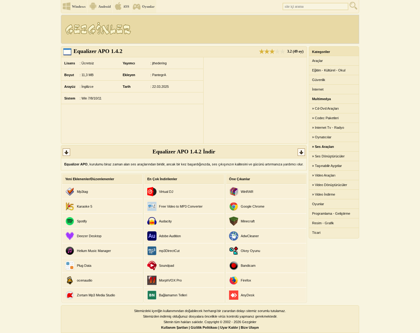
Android (104, 6)
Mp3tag (82, 191)
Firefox (246, 280)
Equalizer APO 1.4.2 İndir (184, 151)
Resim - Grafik (323, 223)
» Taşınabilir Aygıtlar (327, 166)
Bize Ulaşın (250, 327)
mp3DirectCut (169, 251)
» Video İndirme (323, 194)
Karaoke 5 (84, 206)
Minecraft (248, 221)
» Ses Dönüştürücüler (328, 156)
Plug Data (84, 265)
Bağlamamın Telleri (173, 295)
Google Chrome (252, 206)
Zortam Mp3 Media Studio (96, 295)
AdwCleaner (250, 236)
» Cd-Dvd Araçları (325, 108)
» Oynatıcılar (321, 137)
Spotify (82, 221)
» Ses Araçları (323, 146)
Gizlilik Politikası (204, 327)
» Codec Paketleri (325, 118)
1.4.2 (97, 51)
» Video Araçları (323, 175)
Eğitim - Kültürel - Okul (328, 70)
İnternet (317, 89)
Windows (78, 6)
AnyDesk (248, 295)
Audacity (165, 221)
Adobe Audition (170, 236)
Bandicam (248, 265)
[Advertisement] (247, 29)
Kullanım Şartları (174, 327)
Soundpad (166, 265)
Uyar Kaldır (229, 327)
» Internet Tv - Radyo (328, 127)
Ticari (316, 232)
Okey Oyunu (250, 251)
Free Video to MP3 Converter (181, 206)
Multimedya (321, 99)
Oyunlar (148, 6)
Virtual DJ (166, 191)
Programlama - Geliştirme (331, 213)
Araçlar (317, 61)
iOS (126, 6)
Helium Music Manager (94, 251)
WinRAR (247, 191)
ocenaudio (84, 280)
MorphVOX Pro (170, 280)
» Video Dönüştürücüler (329, 185)
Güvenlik (318, 80)
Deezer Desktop (89, 236)
